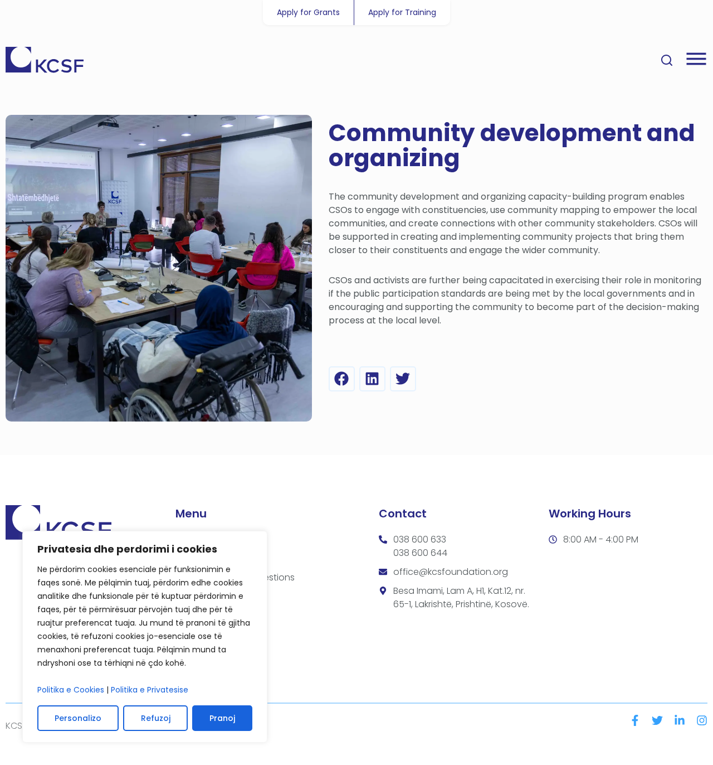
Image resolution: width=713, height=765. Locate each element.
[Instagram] (701, 720)
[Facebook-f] (635, 720)
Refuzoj (155, 718)
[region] (144, 637)
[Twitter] (657, 720)
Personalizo (78, 718)
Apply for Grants (308, 12)
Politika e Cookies (70, 689)
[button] (342, 378)
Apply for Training (402, 12)
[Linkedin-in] (679, 720)
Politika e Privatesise (149, 689)
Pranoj (222, 718)
